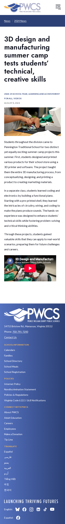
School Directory (13, 360)
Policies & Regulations (16, 394)
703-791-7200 (20, 331)
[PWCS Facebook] (24, 509)
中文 (6, 484)
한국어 (7, 489)
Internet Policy (12, 383)
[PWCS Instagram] (31, 509)
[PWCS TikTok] (45, 509)
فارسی (7, 456)
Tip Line (8, 439)
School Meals (11, 366)
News (7, 20)
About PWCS (11, 412)
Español (8, 451)
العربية (7, 467)
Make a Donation (13, 434)
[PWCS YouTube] (52, 509)
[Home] (22, 7)
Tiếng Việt (10, 478)
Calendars (9, 349)
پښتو (6, 462)
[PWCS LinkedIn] (38, 509)
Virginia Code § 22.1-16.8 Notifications (25, 400)
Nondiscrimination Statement (20, 389)
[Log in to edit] (31, 501)
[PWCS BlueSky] (17, 509)
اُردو (6, 473)
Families (8, 355)
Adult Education (13, 417)
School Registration (14, 371)
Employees (10, 428)
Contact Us (10, 337)
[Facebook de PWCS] (18, 518)
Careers (8, 423)
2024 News (20, 20)
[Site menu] (58, 7)
